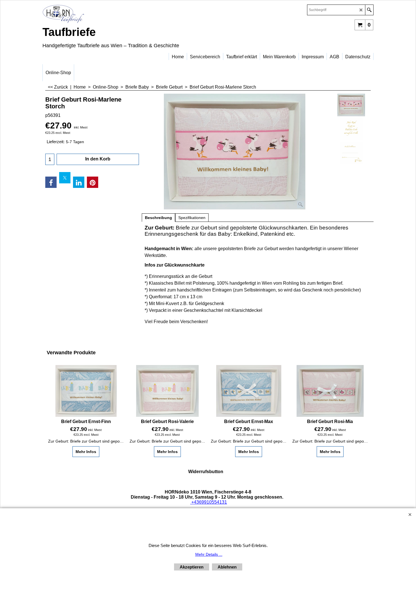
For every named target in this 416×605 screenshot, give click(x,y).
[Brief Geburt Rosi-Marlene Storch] (234, 151)
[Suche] (369, 10)
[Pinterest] (92, 182)
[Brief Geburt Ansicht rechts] (351, 153)
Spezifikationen (191, 217)
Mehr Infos (86, 451)
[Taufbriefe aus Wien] (91, 14)
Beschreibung (158, 217)
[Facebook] (51, 182)
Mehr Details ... (208, 554)
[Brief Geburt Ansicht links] (351, 129)
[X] (64, 177)
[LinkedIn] (78, 182)
